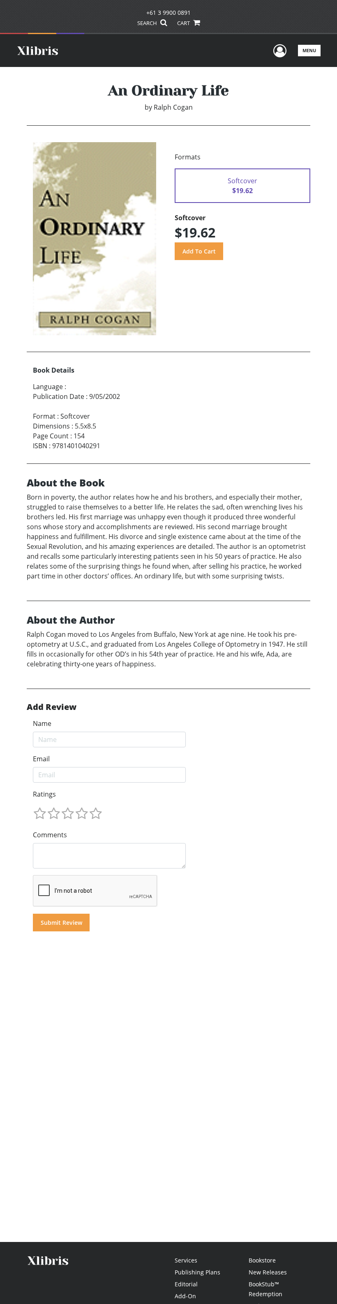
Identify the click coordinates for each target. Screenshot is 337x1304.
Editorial (186, 1284)
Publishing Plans (197, 1272)
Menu (309, 50)
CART (184, 23)
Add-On (185, 1296)
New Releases (268, 1272)
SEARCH (147, 23)
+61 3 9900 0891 (168, 12)
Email (41, 758)
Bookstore (262, 1260)
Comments (50, 834)
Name (42, 723)
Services (186, 1260)
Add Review (51, 707)
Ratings (44, 794)
